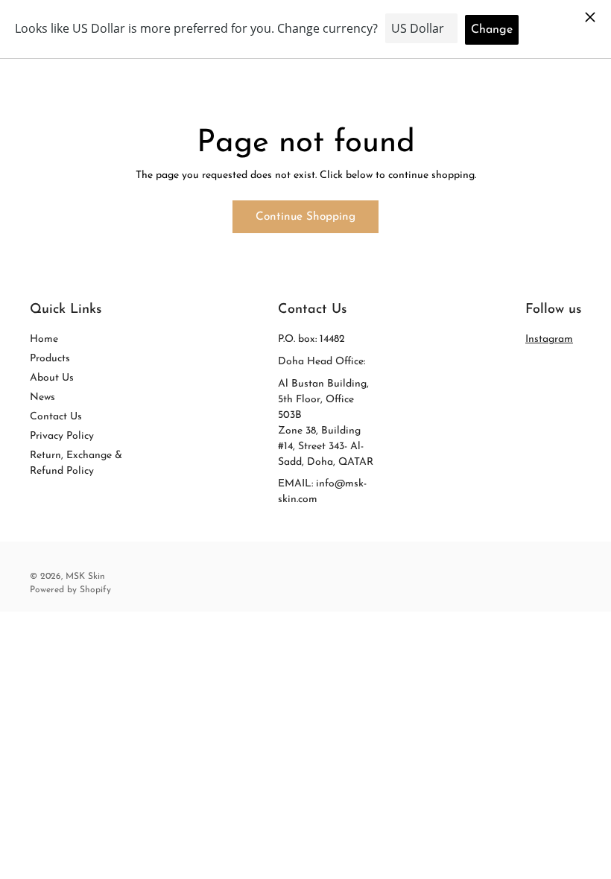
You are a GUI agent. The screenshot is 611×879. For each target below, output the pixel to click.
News (42, 397)
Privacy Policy (62, 436)
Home (44, 339)
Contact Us (56, 416)
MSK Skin (85, 576)
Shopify (95, 590)
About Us (52, 378)
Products (50, 358)
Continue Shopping (305, 217)
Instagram (549, 339)
